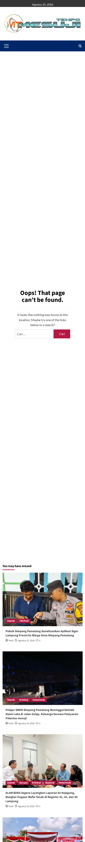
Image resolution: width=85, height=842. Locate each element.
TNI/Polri (24, 621)
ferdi (11, 640)
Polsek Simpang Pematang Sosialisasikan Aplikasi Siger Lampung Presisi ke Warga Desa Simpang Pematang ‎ (42, 633)
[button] (80, 45)
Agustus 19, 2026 (26, 723)
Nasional (49, 782)
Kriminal (23, 700)
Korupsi (23, 782)
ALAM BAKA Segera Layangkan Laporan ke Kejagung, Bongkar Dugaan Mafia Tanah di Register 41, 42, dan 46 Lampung (42, 797)
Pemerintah (39, 700)
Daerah (11, 621)
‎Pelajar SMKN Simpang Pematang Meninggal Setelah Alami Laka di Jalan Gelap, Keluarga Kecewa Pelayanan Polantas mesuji (42, 714)
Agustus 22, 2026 (26, 640)
